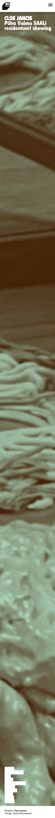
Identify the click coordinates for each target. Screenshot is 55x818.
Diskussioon (14, 772)
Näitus (10, 801)
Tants (9, 780)
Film (8, 776)
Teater (10, 787)
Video (9, 794)
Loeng (9, 769)
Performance (15, 783)
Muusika (11, 790)
